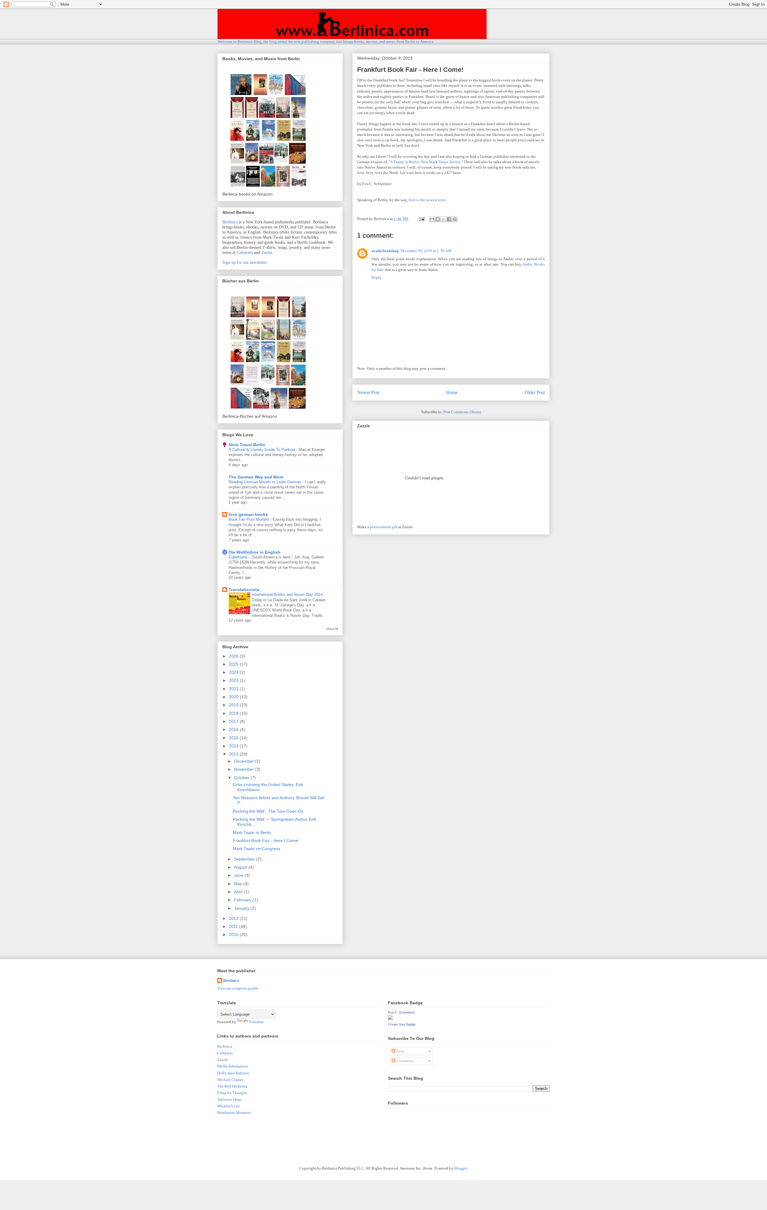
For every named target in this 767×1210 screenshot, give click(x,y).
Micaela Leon (228, 1106)
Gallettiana (238, 557)
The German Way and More (256, 477)
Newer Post (368, 392)
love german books (248, 514)
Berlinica (230, 222)
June (239, 875)
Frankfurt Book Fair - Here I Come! (266, 840)
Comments (404, 1060)
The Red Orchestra (232, 1086)
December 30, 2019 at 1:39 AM (426, 251)
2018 (234, 713)
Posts (399, 1051)
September (245, 859)
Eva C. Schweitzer (401, 1012)
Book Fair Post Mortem (249, 519)
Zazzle (266, 252)
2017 (234, 721)
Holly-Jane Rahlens (233, 1073)
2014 (234, 745)
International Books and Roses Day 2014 (288, 594)
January (242, 908)
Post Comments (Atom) (462, 412)
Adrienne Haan (229, 1099)
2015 (234, 737)
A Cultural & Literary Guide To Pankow (262, 449)
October (242, 777)
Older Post (535, 392)
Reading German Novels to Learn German (265, 482)
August (241, 867)
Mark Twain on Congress (256, 848)
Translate (256, 1022)
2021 (234, 688)
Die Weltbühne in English (254, 552)
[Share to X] (443, 219)
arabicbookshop (385, 251)
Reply (376, 277)
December (244, 761)
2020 (234, 696)
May (238, 883)
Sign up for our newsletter (244, 262)
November (244, 769)
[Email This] (432, 219)
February (243, 899)
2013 (234, 754)
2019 (234, 704)
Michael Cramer (230, 1079)
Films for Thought (232, 1093)
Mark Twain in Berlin (252, 832)
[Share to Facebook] (449, 219)
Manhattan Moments (234, 1112)
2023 (234, 680)
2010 (234, 934)
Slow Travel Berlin (247, 444)
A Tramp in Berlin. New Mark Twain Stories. (425, 162)
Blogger (460, 1168)
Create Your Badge (402, 1024)
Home (452, 392)
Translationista (244, 589)
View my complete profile (238, 988)
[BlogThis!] (438, 219)
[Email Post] (421, 218)
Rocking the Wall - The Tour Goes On (268, 811)
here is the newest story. (428, 200)
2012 (234, 918)
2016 (234, 729)
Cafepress (245, 252)
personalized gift (383, 527)
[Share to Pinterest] (455, 219)
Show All (332, 629)
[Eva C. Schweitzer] (390, 1018)
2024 (234, 672)
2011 (234, 926)
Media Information (232, 1066)
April (239, 891)
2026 (234, 656)
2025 (234, 664)
